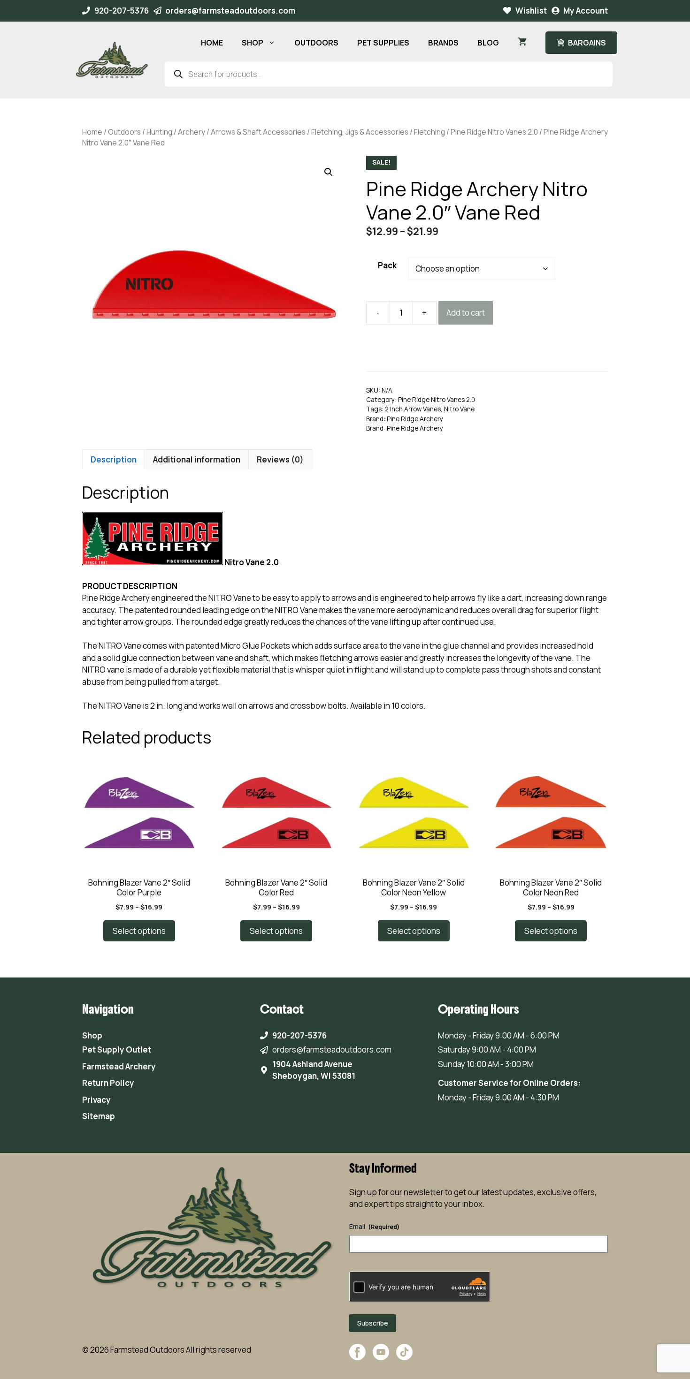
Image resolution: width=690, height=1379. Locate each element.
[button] (328, 172)
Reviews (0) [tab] (280, 459)
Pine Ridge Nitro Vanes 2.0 (494, 132)
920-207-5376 (121, 10)
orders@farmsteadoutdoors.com (230, 10)
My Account (585, 10)
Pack (387, 265)
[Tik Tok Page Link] (404, 1357)
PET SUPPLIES (383, 43)
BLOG (488, 43)
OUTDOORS (316, 43)
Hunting (159, 132)
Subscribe (372, 1322)
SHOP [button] (252, 43)
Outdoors (124, 132)
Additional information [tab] (196, 459)
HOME (212, 43)
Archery (191, 132)
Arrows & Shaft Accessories (258, 132)
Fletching (429, 132)
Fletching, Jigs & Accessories (359, 132)
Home (92, 132)
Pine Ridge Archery (415, 419)
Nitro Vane (459, 409)
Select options (139, 930)
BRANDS (443, 43)
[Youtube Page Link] (381, 1357)
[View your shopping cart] (522, 43)
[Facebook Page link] (357, 1357)
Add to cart (465, 312)
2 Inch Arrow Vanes (413, 409)
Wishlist (531, 10)
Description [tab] (114, 459)
